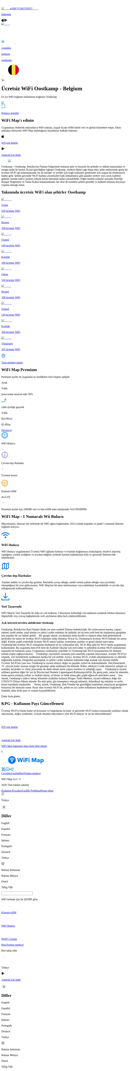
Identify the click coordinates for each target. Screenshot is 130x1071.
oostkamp (6, 60)
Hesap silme (46, 790)
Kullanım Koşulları (11, 790)
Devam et (6, 430)
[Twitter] (3, 770)
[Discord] (7, 770)
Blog (21, 773)
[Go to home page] (13, 5)
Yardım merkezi (32, 773)
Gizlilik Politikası (31, 790)
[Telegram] (11, 770)
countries (6, 48)
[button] (65, 797)
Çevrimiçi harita (9, 773)
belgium (5, 54)
